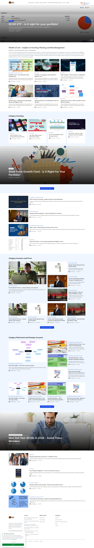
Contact (26, 541)
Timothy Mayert (11, 30)
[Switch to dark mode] (84, 3)
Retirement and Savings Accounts (55, 2)
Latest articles (31, 2)
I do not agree (13, 541)
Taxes (64, 2)
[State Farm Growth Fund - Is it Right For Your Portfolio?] (47, 165)
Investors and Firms (43, 2)
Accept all (13, 544)
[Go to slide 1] (89, 40)
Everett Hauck (42, 517)
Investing (37, 2)
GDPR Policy (31, 541)
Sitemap (41, 541)
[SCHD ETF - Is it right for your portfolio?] (47, 22)
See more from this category (46, 188)
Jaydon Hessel (11, 177)
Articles (26, 515)
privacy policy (14, 539)
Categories (57, 515)
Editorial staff (43, 515)
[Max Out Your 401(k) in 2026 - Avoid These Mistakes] (47, 431)
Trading (67, 2)
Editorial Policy (36, 541)
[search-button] (81, 2)
